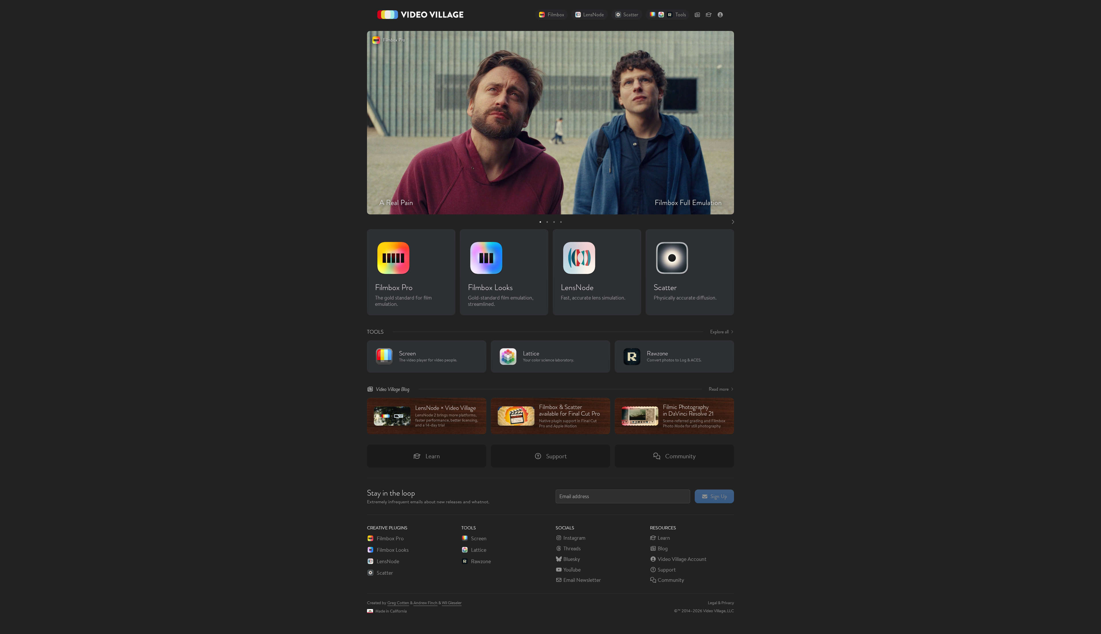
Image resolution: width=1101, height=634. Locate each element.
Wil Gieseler (452, 603)
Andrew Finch (425, 603)
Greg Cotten (398, 603)
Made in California (391, 611)
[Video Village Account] (720, 14)
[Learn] (708, 14)
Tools (375, 331)
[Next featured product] (732, 222)
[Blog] (697, 14)
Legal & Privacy (721, 603)
